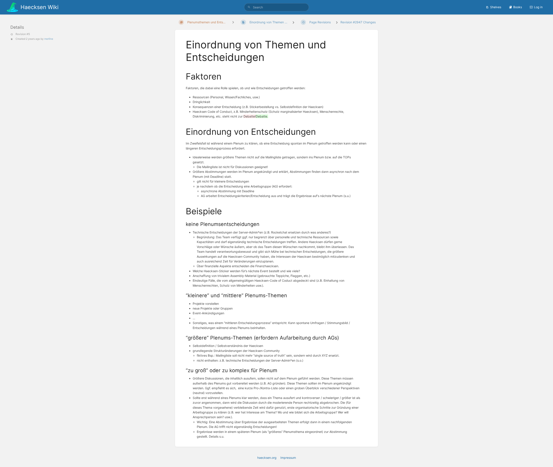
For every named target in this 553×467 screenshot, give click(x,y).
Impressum (288, 457)
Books (517, 7)
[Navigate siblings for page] (233, 22)
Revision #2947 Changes (358, 22)
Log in (538, 7)
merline (48, 38)
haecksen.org (266, 457)
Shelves (495, 7)
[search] (276, 7)
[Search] (249, 7)
